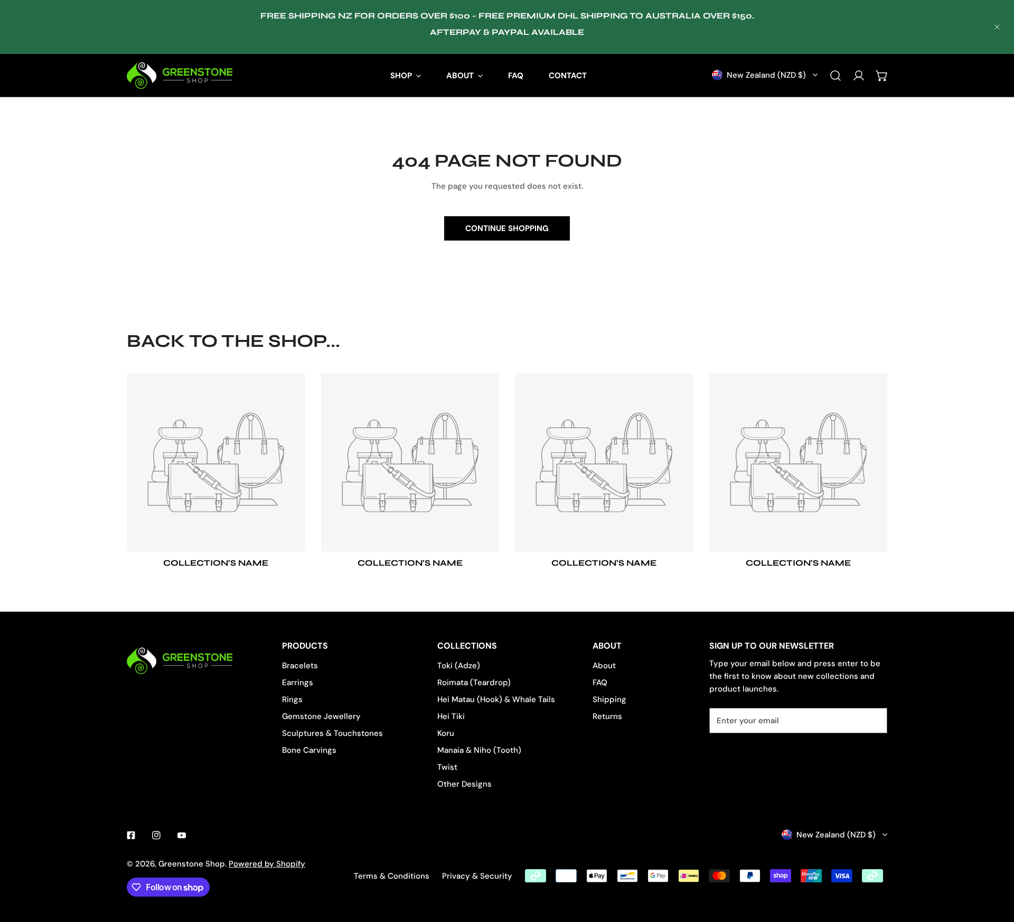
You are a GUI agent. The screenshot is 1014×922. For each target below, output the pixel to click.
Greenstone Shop (191, 864)
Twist (447, 767)
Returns (607, 716)
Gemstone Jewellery (321, 716)
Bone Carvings (309, 750)
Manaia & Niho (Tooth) (479, 750)
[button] (882, 75)
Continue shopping (507, 228)
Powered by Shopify (267, 864)
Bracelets (300, 665)
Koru (445, 733)
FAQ (600, 682)
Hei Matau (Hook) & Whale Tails (496, 699)
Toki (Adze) (458, 665)
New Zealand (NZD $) (766, 75)
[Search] (835, 75)
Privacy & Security (477, 876)
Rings (292, 699)
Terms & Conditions (391, 876)
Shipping (609, 699)
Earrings (297, 682)
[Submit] (873, 720)
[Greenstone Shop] (179, 75)
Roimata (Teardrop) (474, 682)
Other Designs (464, 784)
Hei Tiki (451, 716)
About (604, 665)
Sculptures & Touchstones (332, 733)
